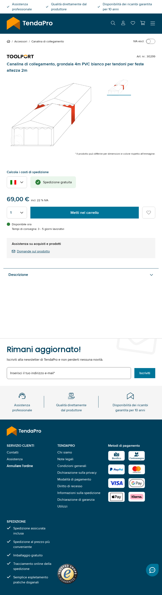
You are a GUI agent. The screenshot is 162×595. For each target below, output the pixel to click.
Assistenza (15, 459)
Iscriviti (144, 373)
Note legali (65, 459)
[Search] (113, 24)
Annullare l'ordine (20, 465)
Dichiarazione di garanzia (75, 499)
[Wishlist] (133, 24)
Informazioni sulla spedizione (78, 492)
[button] (142, 23)
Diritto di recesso (69, 486)
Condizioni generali (71, 465)
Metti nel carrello (84, 212)
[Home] (9, 41)
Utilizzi (62, 506)
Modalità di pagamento (74, 479)
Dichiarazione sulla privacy (77, 472)
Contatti (13, 452)
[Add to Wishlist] (148, 213)
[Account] (123, 24)
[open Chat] (152, 570)
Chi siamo (64, 452)
